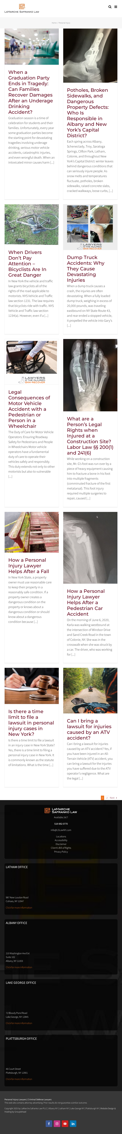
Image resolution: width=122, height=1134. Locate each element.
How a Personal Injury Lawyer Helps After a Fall (28, 565)
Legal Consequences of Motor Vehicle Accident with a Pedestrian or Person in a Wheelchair (29, 409)
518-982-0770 (61, 824)
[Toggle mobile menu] (116, 6)
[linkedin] (73, 1123)
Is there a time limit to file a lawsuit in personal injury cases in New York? (31, 722)
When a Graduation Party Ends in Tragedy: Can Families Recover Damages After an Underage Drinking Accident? (30, 92)
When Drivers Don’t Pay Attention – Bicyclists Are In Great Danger (27, 263)
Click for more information (19, 908)
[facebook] (49, 1123)
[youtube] (65, 1123)
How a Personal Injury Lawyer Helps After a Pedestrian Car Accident (86, 602)
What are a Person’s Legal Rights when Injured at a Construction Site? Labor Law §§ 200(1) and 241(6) (90, 436)
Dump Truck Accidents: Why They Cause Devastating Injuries (85, 268)
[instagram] (57, 1123)
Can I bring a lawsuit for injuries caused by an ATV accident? (89, 729)
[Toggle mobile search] (109, 6)
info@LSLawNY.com (61, 830)
